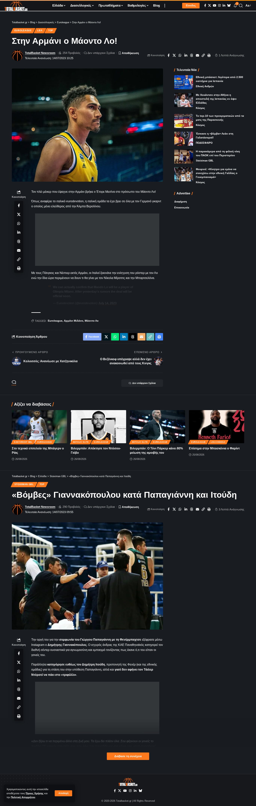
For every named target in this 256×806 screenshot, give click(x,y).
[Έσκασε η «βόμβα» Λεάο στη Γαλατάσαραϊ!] (183, 139)
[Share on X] (174, 55)
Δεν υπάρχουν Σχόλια (101, 52)
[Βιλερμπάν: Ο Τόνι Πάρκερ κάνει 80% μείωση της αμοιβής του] (157, 426)
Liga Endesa (218, 442)
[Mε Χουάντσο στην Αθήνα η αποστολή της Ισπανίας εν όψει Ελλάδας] (183, 100)
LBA (39, 30)
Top (50, 30)
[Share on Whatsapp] (180, 55)
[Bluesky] (228, 5)
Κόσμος (200, 108)
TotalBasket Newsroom (40, 52)
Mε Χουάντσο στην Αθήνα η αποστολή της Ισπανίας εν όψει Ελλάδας (216, 98)
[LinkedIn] (224, 5)
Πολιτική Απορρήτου (23, 797)
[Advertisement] (97, 239)
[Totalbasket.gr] (16, 5)
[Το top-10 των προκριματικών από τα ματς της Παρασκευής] (183, 121)
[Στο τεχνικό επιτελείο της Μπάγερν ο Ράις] (39, 426)
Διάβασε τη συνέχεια (128, 756)
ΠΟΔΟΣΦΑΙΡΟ (204, 142)
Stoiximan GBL (204, 160)
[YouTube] (214, 5)
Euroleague (23, 30)
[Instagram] (219, 5)
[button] (63, 793)
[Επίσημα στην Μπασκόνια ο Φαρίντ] (216, 426)
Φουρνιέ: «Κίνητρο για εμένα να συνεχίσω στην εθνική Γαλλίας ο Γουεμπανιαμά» (216, 173)
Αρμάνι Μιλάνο (73, 320)
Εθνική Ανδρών (205, 86)
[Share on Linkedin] (186, 55)
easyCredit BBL (23, 442)
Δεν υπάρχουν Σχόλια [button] (144, 383)
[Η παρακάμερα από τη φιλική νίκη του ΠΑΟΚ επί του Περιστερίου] (183, 156)
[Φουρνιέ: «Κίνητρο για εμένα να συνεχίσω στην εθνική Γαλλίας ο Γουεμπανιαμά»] (183, 174)
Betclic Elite (81, 442)
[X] (209, 5)
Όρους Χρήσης (34, 793)
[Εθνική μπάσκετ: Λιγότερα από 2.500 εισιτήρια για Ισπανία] (183, 82)
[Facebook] (205, 5)
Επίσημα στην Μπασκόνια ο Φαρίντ (214, 448)
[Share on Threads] (191, 55)
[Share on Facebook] (168, 55)
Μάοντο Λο (92, 320)
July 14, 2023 (107, 303)
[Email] (197, 55)
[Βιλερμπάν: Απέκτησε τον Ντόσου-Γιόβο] (98, 426)
